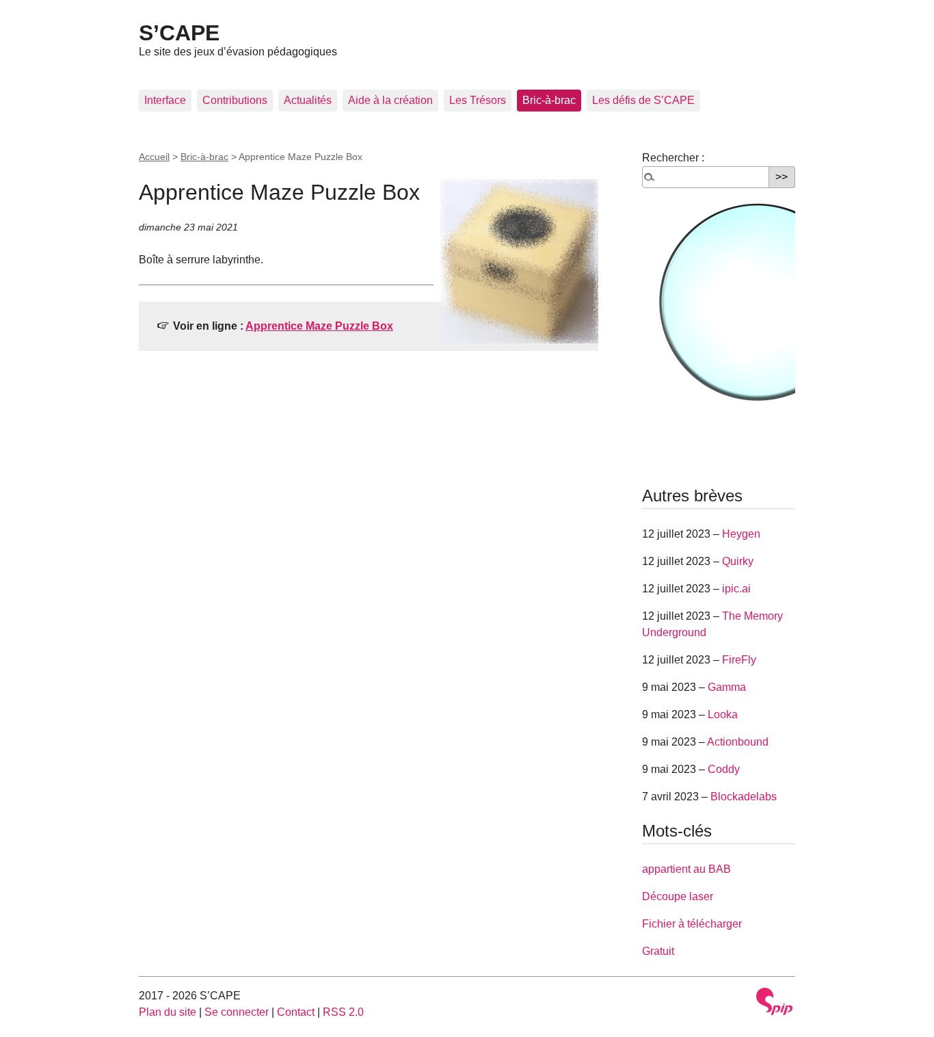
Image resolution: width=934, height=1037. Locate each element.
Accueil (154, 156)
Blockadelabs (743, 796)
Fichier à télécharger (692, 924)
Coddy (724, 769)
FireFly (739, 660)
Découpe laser (677, 896)
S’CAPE (179, 33)
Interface (165, 100)
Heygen (741, 534)
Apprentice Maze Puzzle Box (319, 326)
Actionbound (738, 742)
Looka (723, 714)
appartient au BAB (686, 869)
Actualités (308, 100)
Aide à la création (390, 100)
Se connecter (236, 1012)
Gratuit (658, 951)
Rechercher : (673, 157)
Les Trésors (477, 100)
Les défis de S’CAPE (643, 100)
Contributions (234, 100)
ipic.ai (736, 588)
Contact (296, 1012)
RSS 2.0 (343, 1012)
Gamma (727, 687)
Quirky (737, 561)
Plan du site (167, 1012)
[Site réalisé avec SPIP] (774, 1001)
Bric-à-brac (549, 100)
